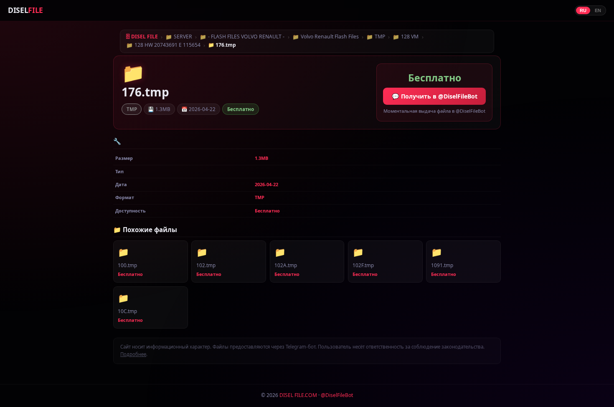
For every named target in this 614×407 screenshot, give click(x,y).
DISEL (25, 10)
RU (583, 10)
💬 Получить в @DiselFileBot (434, 96)
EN (598, 10)
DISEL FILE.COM (298, 395)
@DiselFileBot (337, 395)
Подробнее (133, 354)
